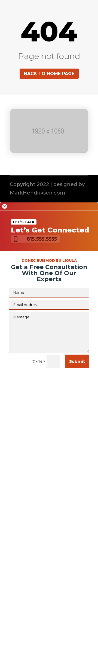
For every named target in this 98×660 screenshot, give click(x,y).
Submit (77, 361)
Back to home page (49, 73)
